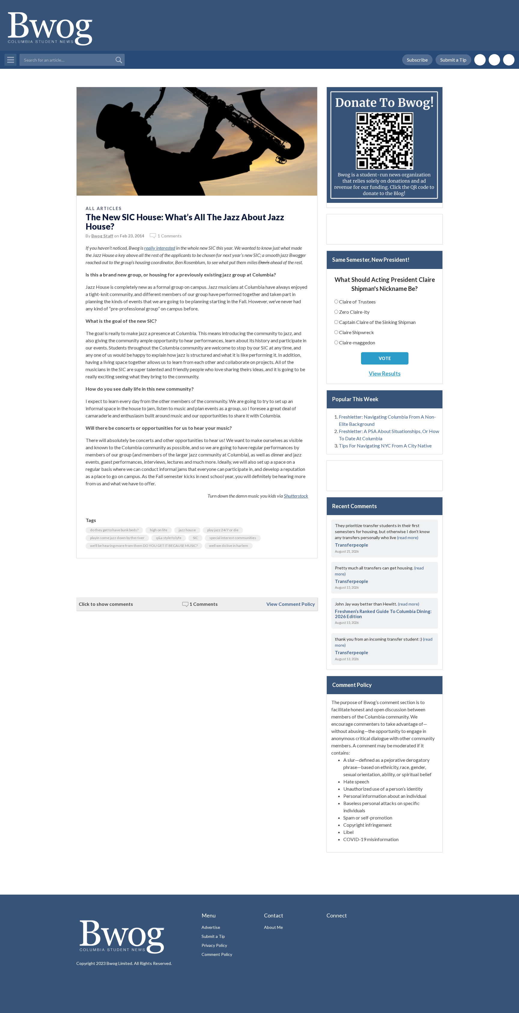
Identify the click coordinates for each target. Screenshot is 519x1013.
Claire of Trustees (357, 301)
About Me (273, 927)
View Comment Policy (290, 604)
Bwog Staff (102, 235)
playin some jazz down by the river (117, 537)
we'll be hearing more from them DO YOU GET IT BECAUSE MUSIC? (144, 545)
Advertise (211, 927)
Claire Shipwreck (356, 332)
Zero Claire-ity (354, 312)
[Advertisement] (196, 577)
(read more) (407, 537)
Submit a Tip (453, 60)
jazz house (187, 530)
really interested (159, 248)
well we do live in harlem (228, 545)
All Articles (104, 208)
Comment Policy (217, 954)
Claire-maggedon (357, 342)
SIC (195, 537)
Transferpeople (351, 545)
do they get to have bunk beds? (114, 530)
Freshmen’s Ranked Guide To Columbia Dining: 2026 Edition (383, 614)
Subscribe (417, 60)
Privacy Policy (214, 945)
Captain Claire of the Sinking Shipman (377, 322)
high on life (158, 530)
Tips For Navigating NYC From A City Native (385, 445)
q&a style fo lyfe (168, 537)
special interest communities (232, 537)
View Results (385, 373)
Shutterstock (296, 496)
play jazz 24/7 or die (222, 530)
